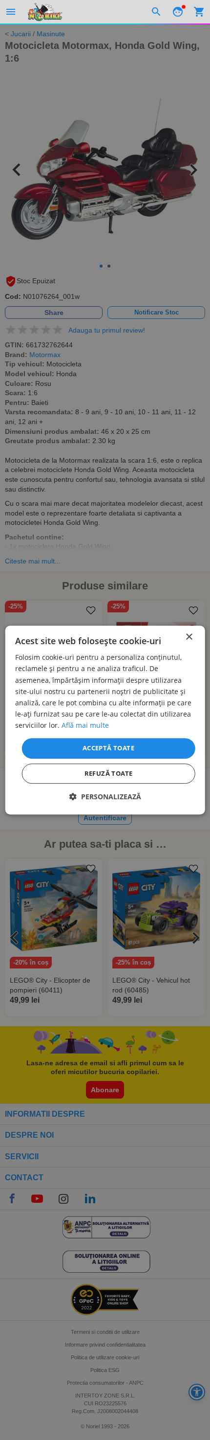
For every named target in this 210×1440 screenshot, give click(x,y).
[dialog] (105, 720)
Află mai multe (85, 725)
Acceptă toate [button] (108, 747)
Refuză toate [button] (108, 773)
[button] (105, 796)
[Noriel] (44, 12)
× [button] (188, 637)
